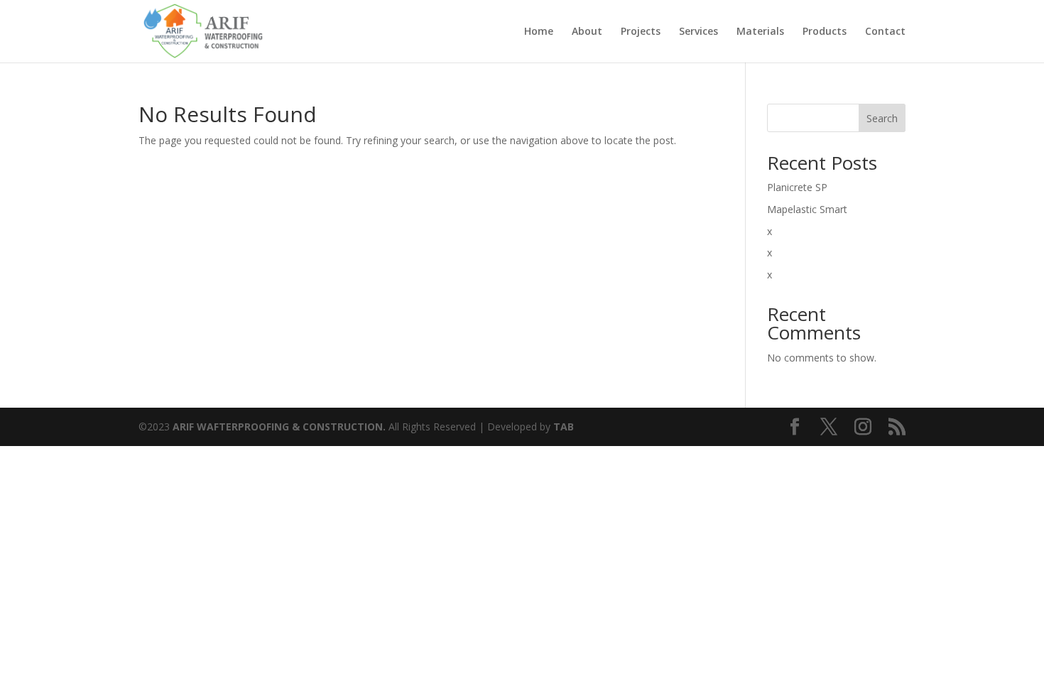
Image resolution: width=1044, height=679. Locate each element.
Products (825, 32)
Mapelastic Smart (807, 209)
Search (882, 118)
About (587, 32)
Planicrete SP (797, 187)
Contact (885, 32)
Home (538, 32)
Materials (760, 32)
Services (698, 32)
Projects (640, 32)
